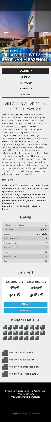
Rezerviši (25, 310)
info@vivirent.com (25, 394)
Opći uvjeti (16, 397)
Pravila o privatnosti (31, 397)
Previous (5, 35)
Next (45, 35)
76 (25, 64)
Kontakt (25, 304)
